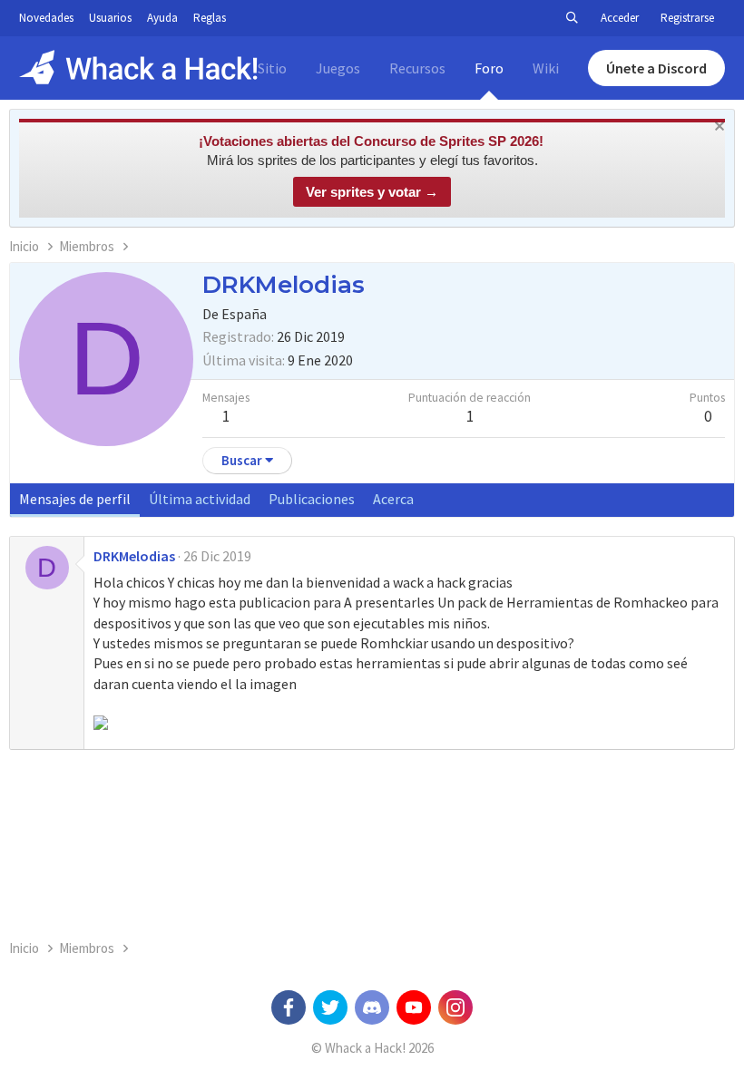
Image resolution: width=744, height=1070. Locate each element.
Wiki (546, 68)
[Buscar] (571, 18)
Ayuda (162, 17)
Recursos (417, 68)
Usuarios (110, 17)
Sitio (272, 68)
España (244, 314)
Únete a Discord (656, 68)
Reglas (209, 17)
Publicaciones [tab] (312, 499)
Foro (489, 68)
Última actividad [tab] (199, 499)
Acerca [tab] (393, 499)
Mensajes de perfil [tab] (75, 499)
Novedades (46, 17)
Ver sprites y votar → (372, 191)
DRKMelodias (134, 556)
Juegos (338, 68)
